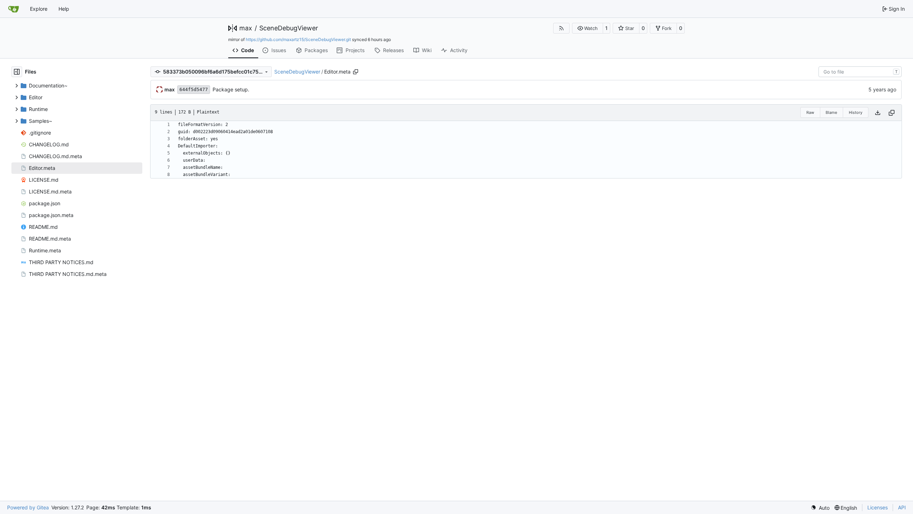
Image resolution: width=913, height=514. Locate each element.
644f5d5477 (193, 89)
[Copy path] (355, 71)
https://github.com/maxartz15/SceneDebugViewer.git (298, 39)
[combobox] (860, 71)
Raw (810, 112)
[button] (587, 28)
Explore (38, 9)
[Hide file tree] (16, 71)
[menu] (820, 508)
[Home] (14, 8)
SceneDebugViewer (288, 28)
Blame (831, 112)
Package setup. (231, 89)
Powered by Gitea (28, 507)
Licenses (877, 507)
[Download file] (877, 113)
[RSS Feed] (561, 28)
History (855, 112)
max (245, 28)
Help (63, 9)
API (902, 507)
